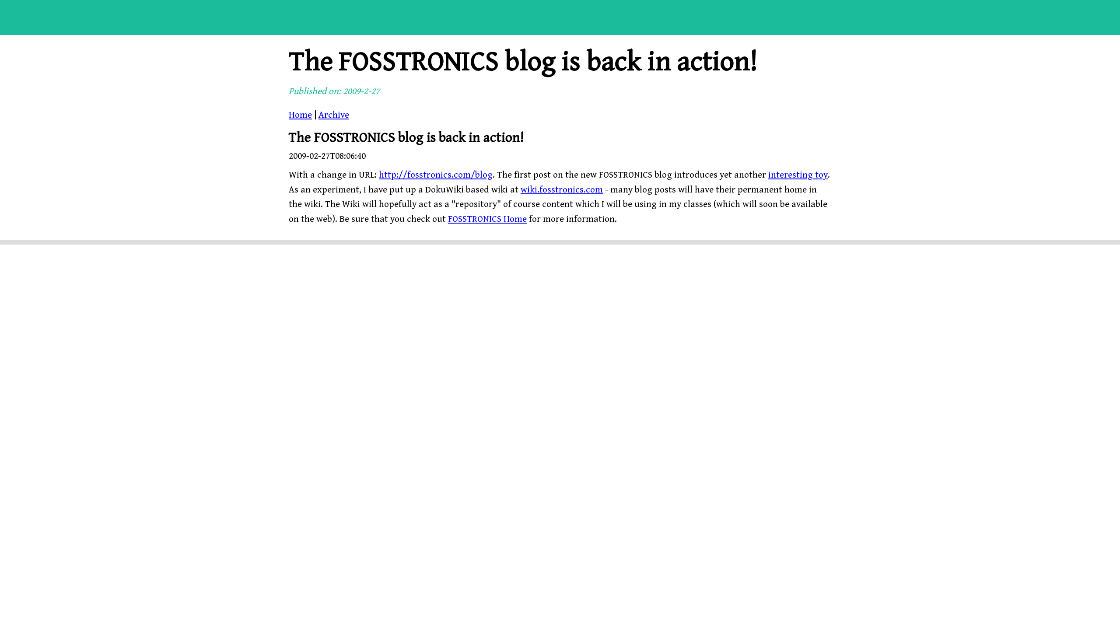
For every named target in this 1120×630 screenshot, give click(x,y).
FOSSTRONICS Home (487, 219)
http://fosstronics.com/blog (436, 175)
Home (300, 115)
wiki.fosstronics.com (562, 190)
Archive (333, 115)
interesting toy (798, 175)
